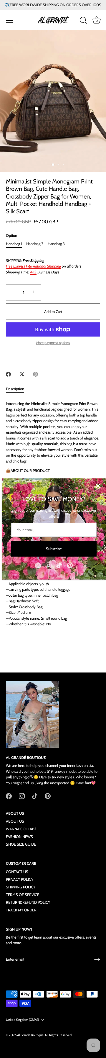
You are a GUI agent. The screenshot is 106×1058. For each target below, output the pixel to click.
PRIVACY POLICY (19, 879)
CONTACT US (17, 871)
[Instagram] (49, 564)
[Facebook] (38, 564)
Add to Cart (53, 311)
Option (11, 235)
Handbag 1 (14, 244)
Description (15, 388)
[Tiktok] (59, 564)
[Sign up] (97, 959)
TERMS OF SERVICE (22, 894)
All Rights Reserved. (58, 1035)
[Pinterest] (70, 564)
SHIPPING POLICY (20, 887)
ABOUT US (15, 821)
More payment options (53, 343)
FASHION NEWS (19, 836)
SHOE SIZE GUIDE (21, 844)
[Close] (98, 486)
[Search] (83, 21)
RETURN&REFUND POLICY (28, 902)
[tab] (18, 389)
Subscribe (54, 548)
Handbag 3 (56, 244)
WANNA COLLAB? (21, 828)
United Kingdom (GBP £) (22, 1020)
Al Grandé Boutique (30, 1035)
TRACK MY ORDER (21, 910)
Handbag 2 (34, 244)
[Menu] (9, 20)
